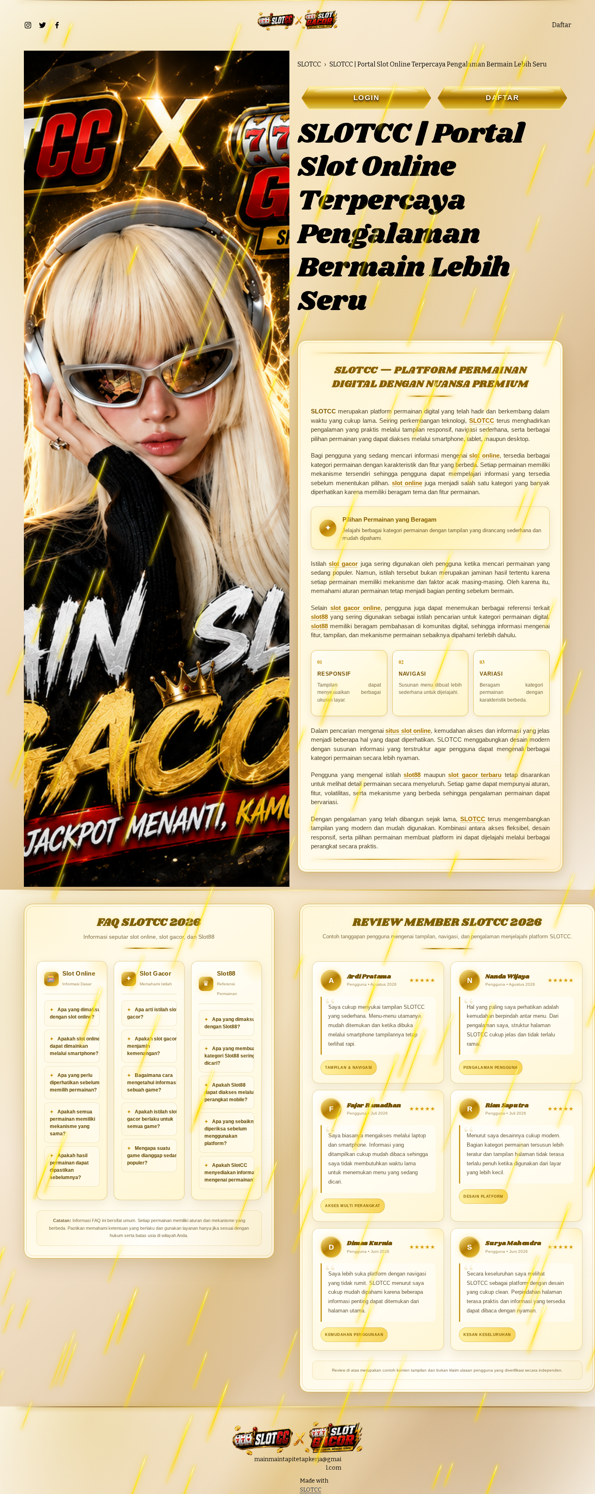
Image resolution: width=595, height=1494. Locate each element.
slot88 (319, 616)
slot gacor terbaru (475, 774)
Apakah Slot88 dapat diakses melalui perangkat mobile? (229, 1092)
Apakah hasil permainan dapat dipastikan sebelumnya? (69, 1166)
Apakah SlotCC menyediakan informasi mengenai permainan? (231, 1172)
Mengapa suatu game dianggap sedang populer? (154, 1155)
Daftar (561, 25)
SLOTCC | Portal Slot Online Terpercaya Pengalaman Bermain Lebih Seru (438, 64)
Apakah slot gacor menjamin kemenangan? (152, 1046)
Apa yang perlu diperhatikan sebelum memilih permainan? (75, 1082)
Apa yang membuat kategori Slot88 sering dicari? (230, 1056)
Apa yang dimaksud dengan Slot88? (231, 1023)
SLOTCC (309, 64)
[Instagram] (28, 25)
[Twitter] (42, 25)
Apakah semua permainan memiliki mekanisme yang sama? (72, 1123)
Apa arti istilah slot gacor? (152, 1013)
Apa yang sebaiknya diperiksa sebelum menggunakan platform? (231, 1132)
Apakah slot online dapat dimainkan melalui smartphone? (75, 1046)
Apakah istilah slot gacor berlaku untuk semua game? (152, 1119)
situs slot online (408, 730)
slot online (484, 455)
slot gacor (343, 563)
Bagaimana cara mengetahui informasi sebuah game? (152, 1082)
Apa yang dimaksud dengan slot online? (76, 1013)
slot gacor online (355, 607)
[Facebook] (57, 25)
